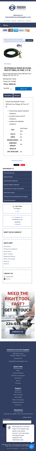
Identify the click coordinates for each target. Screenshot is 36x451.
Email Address (7, 419)
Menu (5, 25)
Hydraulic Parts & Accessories (15, 41)
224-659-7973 (18, 323)
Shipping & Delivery (9, 256)
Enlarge (7, 64)
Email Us (6, 263)
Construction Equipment (11, 180)
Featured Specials (9, 173)
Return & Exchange (9, 259)
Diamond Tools (8, 177)
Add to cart (23, 88)
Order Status (21, 20)
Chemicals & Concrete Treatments (14, 188)
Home (6, 39)
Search (18, 380)
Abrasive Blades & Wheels (11, 184)
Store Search (7, 251)
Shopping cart (18, 217)
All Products (7, 246)
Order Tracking (8, 254)
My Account (7, 20)
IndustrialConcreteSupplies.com (18, 361)
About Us (6, 261)
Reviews (17, 95)
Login (17, 211)
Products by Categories (10, 249)
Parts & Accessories (16, 39)
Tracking (13, 20)
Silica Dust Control (9, 192)
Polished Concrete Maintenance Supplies (16, 196)
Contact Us (17, 332)
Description (8, 95)
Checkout (28, 20)
